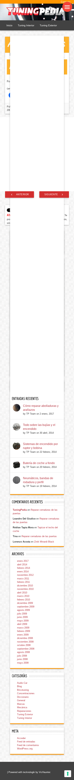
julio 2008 (22, 762)
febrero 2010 (23, 706)
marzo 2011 (23, 685)
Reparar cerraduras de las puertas (39, 643)
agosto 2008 (23, 759)
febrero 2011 (23, 689)
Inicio (9, 25)
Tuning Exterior (48, 25)
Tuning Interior (26, 25)
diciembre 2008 (25, 745)
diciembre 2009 (25, 710)
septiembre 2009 (25, 713)
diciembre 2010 (25, 692)
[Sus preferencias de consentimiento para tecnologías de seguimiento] (67, 773)
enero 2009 (23, 741)
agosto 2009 (23, 717)
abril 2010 (22, 699)
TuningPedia (20, 617)
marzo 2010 (23, 703)
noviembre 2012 (25, 682)
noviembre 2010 (25, 696)
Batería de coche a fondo (39, 570)
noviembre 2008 (25, 748)
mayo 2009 (23, 727)
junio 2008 (22, 766)
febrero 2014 (23, 675)
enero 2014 (23, 678)
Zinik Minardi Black (44, 648)
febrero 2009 (23, 738)
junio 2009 (22, 724)
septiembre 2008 (25, 755)
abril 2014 (22, 671)
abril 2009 (22, 731)
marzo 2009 (23, 734)
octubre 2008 (24, 752)
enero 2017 (23, 668)
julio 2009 (22, 720)
